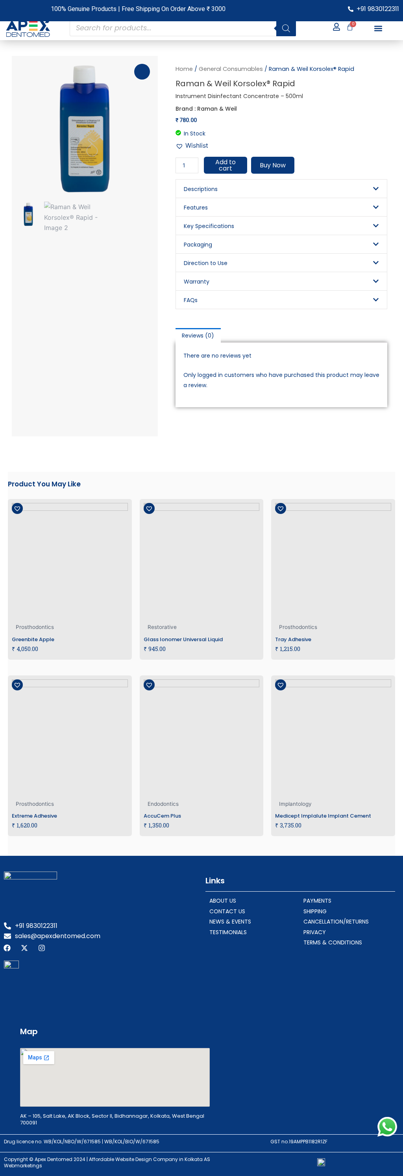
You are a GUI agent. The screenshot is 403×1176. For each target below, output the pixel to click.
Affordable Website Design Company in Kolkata (146, 1159)
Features (196, 207)
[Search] (286, 28)
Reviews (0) (198, 335)
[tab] (198, 335)
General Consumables (231, 69)
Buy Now (273, 165)
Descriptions (201, 189)
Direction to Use (205, 263)
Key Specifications (209, 226)
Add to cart (225, 165)
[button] (378, 28)
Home (184, 69)
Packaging (198, 245)
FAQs (191, 300)
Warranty (196, 282)
